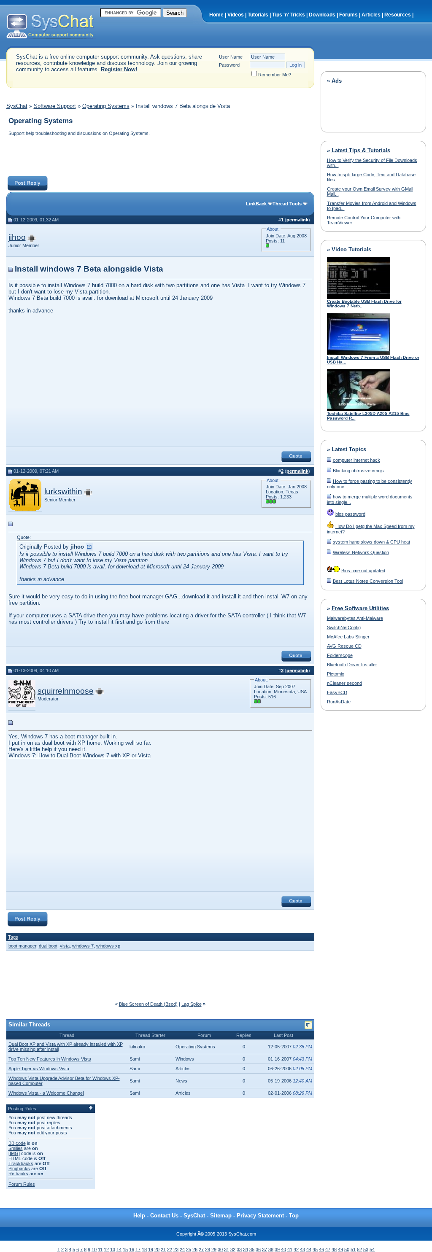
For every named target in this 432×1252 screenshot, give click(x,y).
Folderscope (340, 655)
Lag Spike (191, 1004)
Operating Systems (106, 106)
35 (251, 1249)
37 (264, 1249)
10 (94, 1249)
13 (112, 1249)
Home (216, 15)
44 (308, 1249)
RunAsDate (339, 701)
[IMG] (14, 1153)
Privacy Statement (260, 1215)
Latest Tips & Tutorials (361, 150)
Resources (397, 15)
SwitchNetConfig (344, 627)
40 (283, 1249)
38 (270, 1249)
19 (150, 1249)
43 (302, 1249)
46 (321, 1249)
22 (169, 1249)
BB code (17, 1143)
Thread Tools (287, 203)
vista (65, 945)
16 (131, 1249)
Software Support (55, 106)
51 (353, 1249)
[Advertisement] (159, 157)
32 (232, 1249)
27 (201, 1249)
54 (372, 1249)
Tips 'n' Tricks (288, 15)
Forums (348, 15)
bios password (350, 514)
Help (139, 1215)
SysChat (16, 106)
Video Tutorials (351, 249)
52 (359, 1249)
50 (346, 1249)
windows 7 (83, 945)
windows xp (108, 945)
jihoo (17, 237)
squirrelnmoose (66, 691)
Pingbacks (19, 1168)
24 (182, 1249)
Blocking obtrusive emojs (358, 470)
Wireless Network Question (361, 552)
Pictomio (335, 673)
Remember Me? (274, 74)
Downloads (322, 15)
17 (137, 1249)
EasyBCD (337, 692)
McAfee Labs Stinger (348, 636)
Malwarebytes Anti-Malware (355, 618)
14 (119, 1249)
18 (144, 1249)
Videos (235, 15)
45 (315, 1249)
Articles (371, 15)
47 (327, 1249)
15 (125, 1249)
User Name (231, 56)
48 (334, 1249)
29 (213, 1249)
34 (245, 1249)
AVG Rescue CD (344, 646)
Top (294, 1215)
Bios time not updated (363, 570)
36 (258, 1249)
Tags (13, 937)
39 (277, 1249)
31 (226, 1249)
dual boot (48, 945)
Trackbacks (20, 1163)
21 (163, 1249)
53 (365, 1249)
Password (229, 64)
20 (156, 1249)
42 (296, 1249)
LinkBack (256, 203)
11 (100, 1249)
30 (220, 1249)
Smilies (15, 1148)
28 (207, 1249)
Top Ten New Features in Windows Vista (49, 1058)
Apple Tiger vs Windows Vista (38, 1068)
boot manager (22, 945)
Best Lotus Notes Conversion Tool (368, 581)
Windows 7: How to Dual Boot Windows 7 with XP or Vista (79, 755)
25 (188, 1249)
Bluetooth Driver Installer (352, 664)
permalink (297, 219)
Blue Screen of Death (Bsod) (148, 1004)
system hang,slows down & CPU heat (371, 541)
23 (175, 1249)
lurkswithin (63, 491)
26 (194, 1249)
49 (340, 1249)
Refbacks (18, 1173)
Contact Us (164, 1215)
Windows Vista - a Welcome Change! (46, 1093)
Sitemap (221, 1215)
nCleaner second (344, 683)
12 (106, 1249)
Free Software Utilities (360, 608)
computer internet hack (356, 460)
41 (289, 1249)
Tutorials (258, 15)
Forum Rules (21, 1184)
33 (239, 1249)
